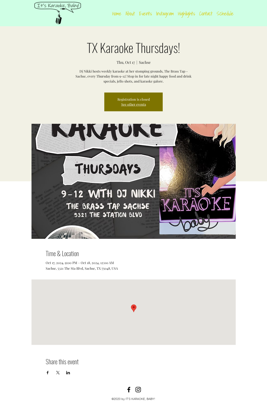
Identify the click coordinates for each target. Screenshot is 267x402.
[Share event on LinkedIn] (68, 372)
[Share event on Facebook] (48, 372)
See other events (133, 104)
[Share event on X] (58, 372)
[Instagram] (138, 389)
